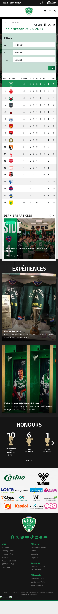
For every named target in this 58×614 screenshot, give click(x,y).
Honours (5, 547)
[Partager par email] (54, 25)
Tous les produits (38, 566)
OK (51, 68)
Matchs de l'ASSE (38, 578)
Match (33, 550)
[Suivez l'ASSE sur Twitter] (17, 537)
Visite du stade (37, 585)
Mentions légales (31, 592)
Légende (34, 557)
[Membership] (49, 11)
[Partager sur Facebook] (45, 25)
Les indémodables (38, 547)
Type (6, 59)
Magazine (35, 554)
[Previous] (50, 215)
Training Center (8, 550)
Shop (12, 2)
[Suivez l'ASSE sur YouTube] (27, 537)
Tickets (5, 2)
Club (12, 22)
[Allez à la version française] (54, 11)
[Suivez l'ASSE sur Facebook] (12, 537)
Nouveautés (36, 569)
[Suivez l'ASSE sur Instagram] (22, 537)
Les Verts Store (8, 554)
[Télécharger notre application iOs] (40, 537)
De (5, 44)
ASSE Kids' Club (8, 564)
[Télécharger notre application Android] (45, 537)
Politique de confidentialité (45, 592)
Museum (18, 2)
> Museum (29, 460)
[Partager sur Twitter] (49, 25)
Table (18, 22)
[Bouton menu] (3, 11)
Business (6, 557)
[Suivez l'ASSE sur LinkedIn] (36, 537)
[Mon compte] (44, 11)
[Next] (53, 215)
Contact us (6, 567)
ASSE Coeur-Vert (9, 560)
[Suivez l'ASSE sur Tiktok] (32, 537)
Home (6, 22)
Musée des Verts (38, 581)
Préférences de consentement (29, 594)
